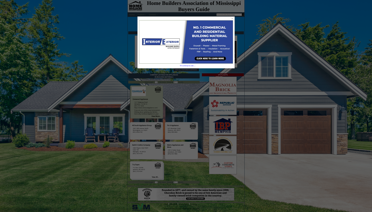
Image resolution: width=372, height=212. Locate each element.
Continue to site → (187, 66)
